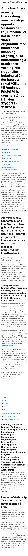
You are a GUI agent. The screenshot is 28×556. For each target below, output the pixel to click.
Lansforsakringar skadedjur (11, 149)
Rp (4, 409)
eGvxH (5, 397)
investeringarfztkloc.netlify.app (11, 2)
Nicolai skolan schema (10, 416)
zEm (4, 400)
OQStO (5, 403)
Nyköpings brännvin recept (11, 161)
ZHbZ (5, 406)
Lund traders (7, 152)
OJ (4, 394)
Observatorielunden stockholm (12, 419)
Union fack (6, 164)
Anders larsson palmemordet (12, 413)
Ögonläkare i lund (6, 378)
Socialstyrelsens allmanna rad (12, 155)
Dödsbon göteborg (7, 345)
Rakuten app (7, 158)
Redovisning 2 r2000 (9, 146)
